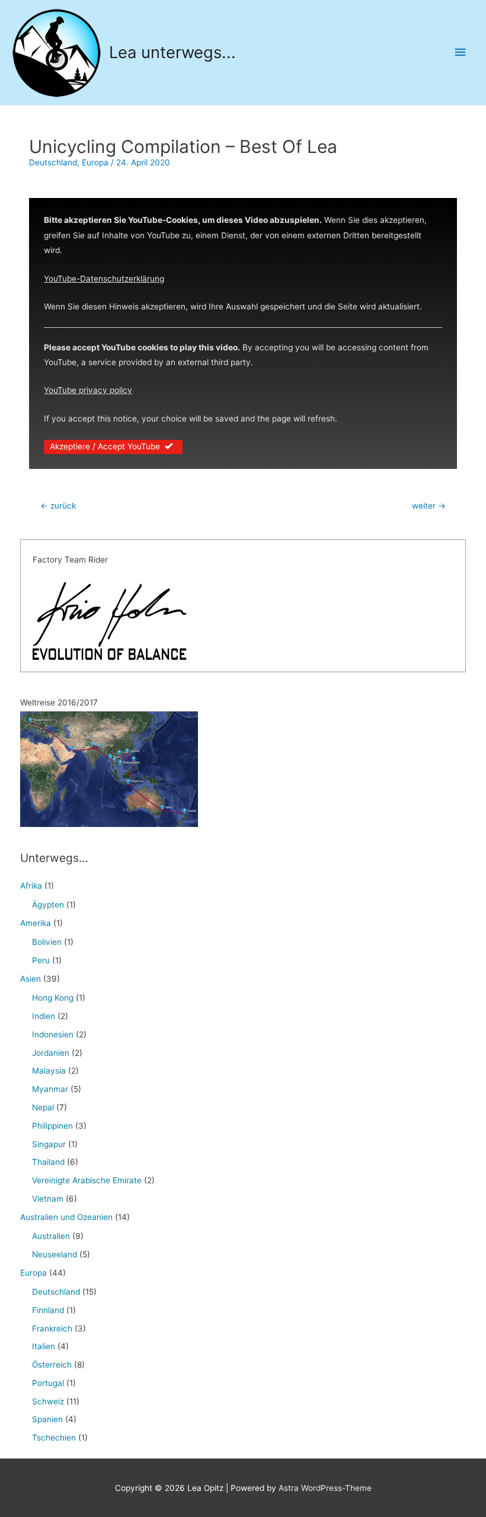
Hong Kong (52, 997)
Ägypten (48, 904)
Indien (43, 1016)
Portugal (48, 1383)
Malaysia (49, 1070)
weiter (429, 505)
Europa (95, 162)
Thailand (48, 1162)
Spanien (47, 1419)
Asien (30, 978)
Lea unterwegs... (172, 52)
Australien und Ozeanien (66, 1217)
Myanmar (50, 1089)
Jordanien (50, 1053)
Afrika (31, 885)
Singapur (49, 1144)
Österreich (52, 1364)
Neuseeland (54, 1254)
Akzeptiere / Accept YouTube (105, 446)
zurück (58, 505)
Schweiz (48, 1401)
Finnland (48, 1310)
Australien (51, 1236)
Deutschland (53, 162)
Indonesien (52, 1034)
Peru (41, 960)
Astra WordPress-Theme (325, 1488)
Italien (43, 1346)
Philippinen (52, 1125)
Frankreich (52, 1328)
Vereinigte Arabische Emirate (87, 1180)
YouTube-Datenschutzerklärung (104, 278)
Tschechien (54, 1437)
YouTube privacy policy (88, 390)
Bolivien (47, 942)
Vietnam (47, 1198)
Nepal (43, 1107)
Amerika (35, 923)
